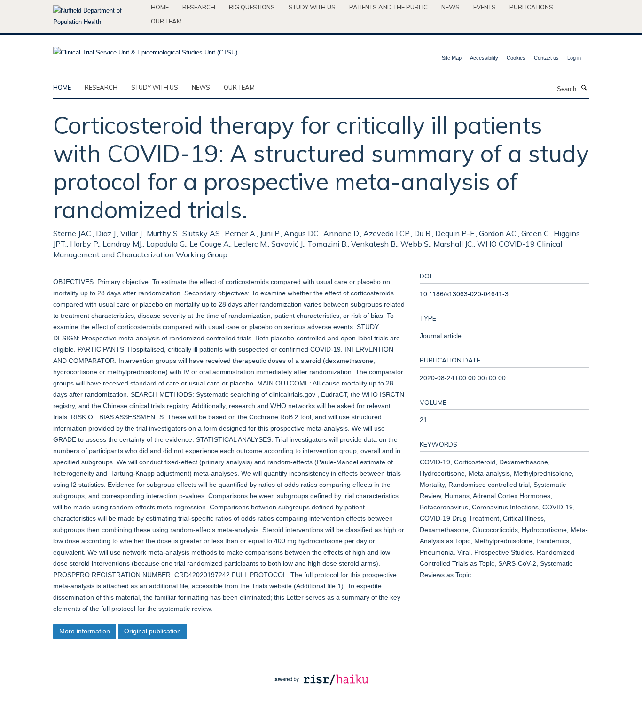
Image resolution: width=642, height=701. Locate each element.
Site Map (452, 58)
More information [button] (84, 631)
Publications (531, 7)
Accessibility (484, 58)
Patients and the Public (388, 7)
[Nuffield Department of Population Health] (98, 16)
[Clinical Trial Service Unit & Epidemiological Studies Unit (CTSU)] (145, 49)
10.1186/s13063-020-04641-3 (464, 294)
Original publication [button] (152, 631)
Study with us (312, 7)
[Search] (584, 88)
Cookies (516, 58)
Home (160, 7)
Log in (574, 58)
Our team (166, 21)
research (101, 87)
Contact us (546, 58)
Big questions (252, 7)
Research (198, 7)
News (450, 7)
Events (484, 7)
